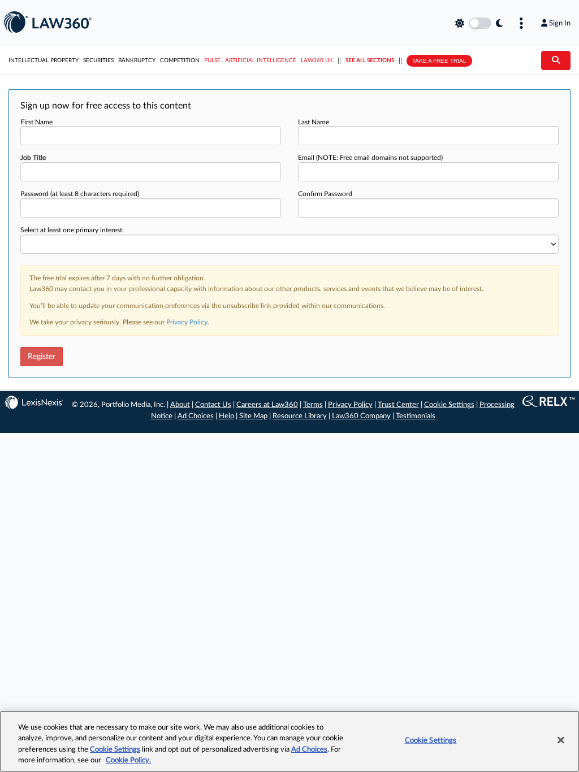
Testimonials (415, 416)
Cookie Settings (449, 405)
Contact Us (213, 405)
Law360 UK (317, 60)
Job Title (33, 157)
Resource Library (300, 416)
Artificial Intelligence (260, 60)
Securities (98, 60)
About (180, 405)
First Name (36, 122)
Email (370, 157)
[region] (289, 741)
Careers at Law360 (267, 405)
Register (41, 357)
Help (226, 416)
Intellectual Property (43, 60)
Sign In (560, 23)
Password (79, 193)
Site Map (253, 416)
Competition (180, 60)
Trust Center (398, 405)
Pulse (212, 60)
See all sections (369, 60)
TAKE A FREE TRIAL (439, 61)
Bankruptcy (136, 60)
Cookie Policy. (128, 760)
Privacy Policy (187, 322)
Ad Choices (196, 416)
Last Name (313, 122)
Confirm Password (325, 193)
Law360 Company (361, 416)
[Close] (560, 739)
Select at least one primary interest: (72, 230)
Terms (313, 405)
